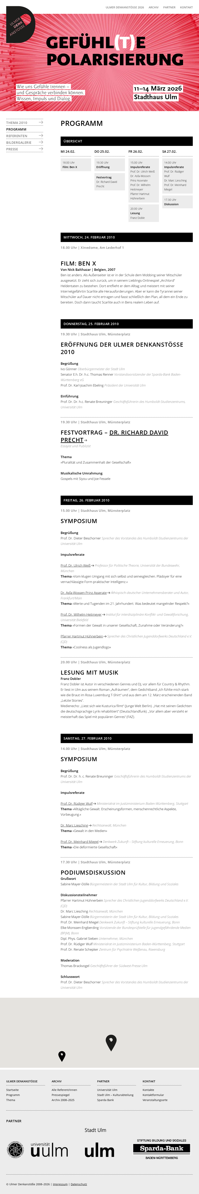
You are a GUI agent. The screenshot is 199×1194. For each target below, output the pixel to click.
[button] (111, 1043)
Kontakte (148, 1090)
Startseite (12, 1090)
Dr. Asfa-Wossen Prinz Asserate (84, 592)
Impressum (60, 1184)
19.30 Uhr (103, 165)
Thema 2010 (16, 122)
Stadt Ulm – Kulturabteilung (115, 1095)
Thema (10, 1100)
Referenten (16, 136)
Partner (103, 1081)
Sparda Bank (105, 1100)
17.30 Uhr (171, 202)
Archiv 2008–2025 (63, 1100)
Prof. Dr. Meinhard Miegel (80, 841)
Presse (12, 149)
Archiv (57, 1081)
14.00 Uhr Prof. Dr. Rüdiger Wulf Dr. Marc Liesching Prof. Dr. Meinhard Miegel (175, 176)
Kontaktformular (153, 1095)
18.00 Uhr (70, 165)
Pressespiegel (61, 1095)
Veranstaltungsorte (155, 1100)
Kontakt (149, 1081)
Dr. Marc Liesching (74, 825)
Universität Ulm (107, 1090)
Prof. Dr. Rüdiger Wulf (77, 803)
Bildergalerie (18, 142)
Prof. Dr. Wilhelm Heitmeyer (81, 614)
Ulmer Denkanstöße (20, 24)
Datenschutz (79, 1184)
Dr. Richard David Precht (106, 181)
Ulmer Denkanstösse (22, 1081)
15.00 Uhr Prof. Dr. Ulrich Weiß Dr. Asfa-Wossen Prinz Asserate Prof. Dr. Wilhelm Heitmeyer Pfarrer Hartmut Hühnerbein (142, 180)
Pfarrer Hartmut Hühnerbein (82, 636)
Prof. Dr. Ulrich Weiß (76, 565)
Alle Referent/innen (64, 1090)
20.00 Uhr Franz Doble (137, 213)
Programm (16, 129)
